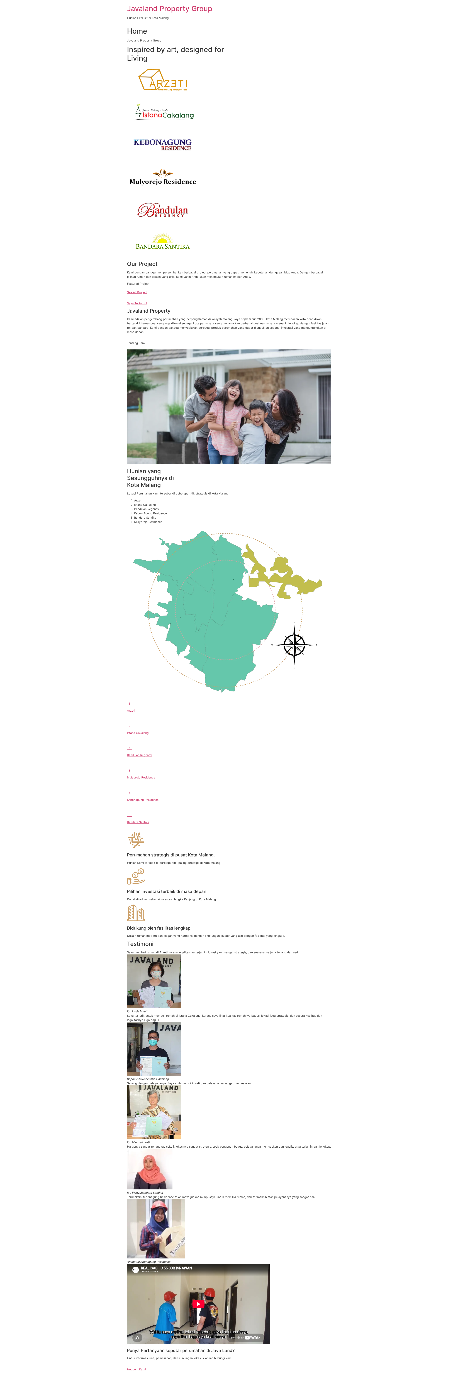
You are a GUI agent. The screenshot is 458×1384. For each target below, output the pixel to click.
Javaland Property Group (169, 8)
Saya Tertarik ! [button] (137, 303)
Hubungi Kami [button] (136, 1369)
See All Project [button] (137, 292)
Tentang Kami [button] (136, 343)
